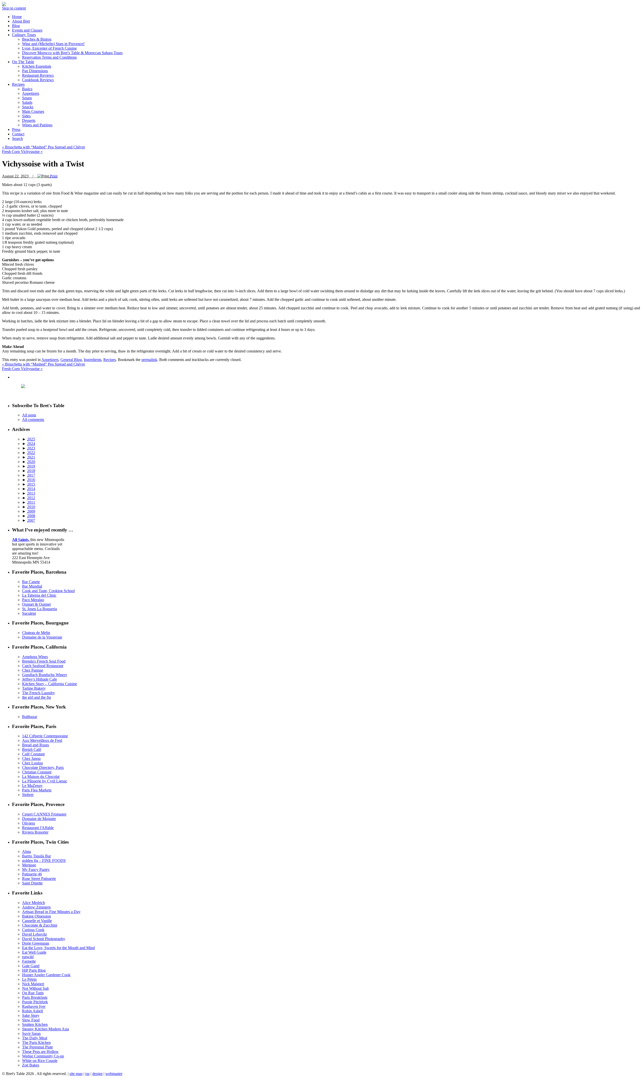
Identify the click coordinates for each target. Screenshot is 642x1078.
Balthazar (29, 716)
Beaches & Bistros (36, 39)
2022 (31, 453)
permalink (149, 359)
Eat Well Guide (34, 952)
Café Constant (33, 754)
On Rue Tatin (33, 993)
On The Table (23, 62)
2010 (31, 507)
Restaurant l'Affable (38, 828)
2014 (31, 489)
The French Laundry (38, 693)
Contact (18, 134)
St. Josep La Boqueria (39, 609)
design (97, 1073)
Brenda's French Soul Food (43, 661)
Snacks (27, 107)
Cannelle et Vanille (37, 921)
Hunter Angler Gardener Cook (46, 975)
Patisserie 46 (32, 874)
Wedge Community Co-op (43, 1056)
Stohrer (28, 794)
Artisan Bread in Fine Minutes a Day (51, 912)
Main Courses (33, 111)
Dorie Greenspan (35, 943)
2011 (31, 502)
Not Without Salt (35, 988)
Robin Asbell (32, 1011)
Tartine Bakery (34, 688)
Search (17, 138)
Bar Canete (31, 582)
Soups (27, 98)
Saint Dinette (32, 883)
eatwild (28, 957)
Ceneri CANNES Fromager (44, 814)
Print (53, 176)
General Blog (71, 359)
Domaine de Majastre (39, 819)
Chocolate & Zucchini (39, 925)
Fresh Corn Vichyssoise (22, 151)
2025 (31, 439)
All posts (29, 415)
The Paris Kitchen (36, 1042)
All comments (33, 419)
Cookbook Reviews (38, 80)
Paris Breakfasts (34, 997)
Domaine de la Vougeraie (42, 637)
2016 (31, 480)
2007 (31, 520)
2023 (31, 448)
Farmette (29, 961)
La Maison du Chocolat (40, 776)
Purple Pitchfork (35, 1002)
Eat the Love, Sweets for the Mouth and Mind (58, 948)
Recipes (18, 84)
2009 (31, 511)
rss (87, 1073)
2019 (31, 466)
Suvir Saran (31, 1033)
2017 (31, 475)
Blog (16, 26)
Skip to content (14, 8)
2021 (31, 457)
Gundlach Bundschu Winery (44, 675)
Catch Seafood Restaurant (42, 666)
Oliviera (28, 823)
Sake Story (30, 1015)
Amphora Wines (35, 657)
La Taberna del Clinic (39, 595)
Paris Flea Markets (36, 790)
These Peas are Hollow (40, 1051)
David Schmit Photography (43, 939)
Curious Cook (33, 930)
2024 (31, 443)
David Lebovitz (34, 934)
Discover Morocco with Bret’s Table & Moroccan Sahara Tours (72, 53)
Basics (27, 89)
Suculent (29, 613)
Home (17, 17)
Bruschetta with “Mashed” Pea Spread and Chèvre (43, 147)
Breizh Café (31, 749)
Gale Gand (30, 966)
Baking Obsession (36, 916)
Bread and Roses (35, 745)
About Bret (21, 21)
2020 (31, 462)
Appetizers (30, 93)
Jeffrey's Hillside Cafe (39, 679)
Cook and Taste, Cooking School (48, 591)
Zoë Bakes (30, 1065)
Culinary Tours (24, 35)
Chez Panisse (32, 670)
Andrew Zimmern (36, 907)
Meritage (29, 865)
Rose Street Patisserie (39, 878)
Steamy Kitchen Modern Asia (45, 1029)
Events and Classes (27, 30)
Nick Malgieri (33, 984)
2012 (31, 498)
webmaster (113, 1073)
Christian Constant (36, 772)
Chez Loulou (32, 763)
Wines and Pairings (37, 125)
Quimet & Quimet (36, 604)
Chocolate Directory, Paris (43, 767)
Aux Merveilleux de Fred (42, 740)
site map (76, 1073)
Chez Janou (31, 758)
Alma (26, 851)
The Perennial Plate (37, 1047)
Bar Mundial (32, 586)
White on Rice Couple (39, 1060)
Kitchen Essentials (36, 66)
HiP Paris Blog (34, 970)
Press (16, 129)
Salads (27, 102)
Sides (26, 116)
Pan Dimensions (35, 71)
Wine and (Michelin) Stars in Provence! (53, 44)
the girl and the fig (36, 697)
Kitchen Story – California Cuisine (49, 684)
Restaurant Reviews (38, 75)
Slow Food (31, 1020)
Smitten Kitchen (35, 1024)
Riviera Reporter (35, 832)
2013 (31, 493)
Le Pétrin (29, 979)
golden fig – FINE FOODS (44, 860)
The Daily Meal (34, 1038)
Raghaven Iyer (33, 1006)
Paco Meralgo (33, 600)
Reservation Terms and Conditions (49, 57)
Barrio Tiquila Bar (36, 856)
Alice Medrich (33, 903)
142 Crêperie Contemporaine (45, 736)
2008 (31, 516)
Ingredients (92, 359)
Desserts (28, 120)
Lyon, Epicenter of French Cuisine (49, 48)
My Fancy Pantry (36, 869)
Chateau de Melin (36, 633)
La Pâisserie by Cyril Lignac (44, 781)
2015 (31, 484)
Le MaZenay (32, 785)
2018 (31, 471)
